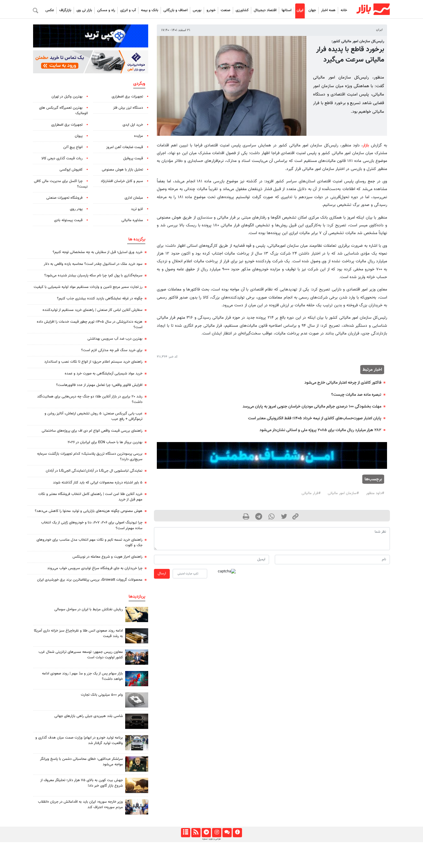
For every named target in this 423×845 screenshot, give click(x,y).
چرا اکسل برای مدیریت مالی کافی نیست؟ (61, 184)
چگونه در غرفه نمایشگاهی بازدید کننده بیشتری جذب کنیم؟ (99, 298)
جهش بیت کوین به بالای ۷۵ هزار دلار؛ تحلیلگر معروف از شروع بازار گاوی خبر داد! (81, 783)
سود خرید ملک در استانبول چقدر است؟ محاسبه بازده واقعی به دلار (93, 264)
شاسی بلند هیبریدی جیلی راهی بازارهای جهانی (88, 716)
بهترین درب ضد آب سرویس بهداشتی (114, 339)
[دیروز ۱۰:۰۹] (136, 657)
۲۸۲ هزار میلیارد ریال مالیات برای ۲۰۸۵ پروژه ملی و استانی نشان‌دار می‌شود (320, 430)
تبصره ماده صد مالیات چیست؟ (356, 394)
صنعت (225, 10)
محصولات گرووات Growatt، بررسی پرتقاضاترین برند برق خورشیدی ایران (89, 580)
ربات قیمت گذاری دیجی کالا (62, 158)
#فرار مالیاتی (311, 493)
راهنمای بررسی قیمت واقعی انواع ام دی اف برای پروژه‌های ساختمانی (92, 431)
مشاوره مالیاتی (132, 220)
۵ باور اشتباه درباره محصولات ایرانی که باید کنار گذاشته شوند (97, 482)
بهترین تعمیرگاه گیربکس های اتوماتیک (63, 110)
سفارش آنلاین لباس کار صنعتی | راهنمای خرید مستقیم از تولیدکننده (92, 310)
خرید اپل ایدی (133, 125)
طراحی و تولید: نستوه (211, 839)
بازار (366, 145)
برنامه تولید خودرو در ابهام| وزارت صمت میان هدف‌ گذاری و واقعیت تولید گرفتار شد (79, 740)
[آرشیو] (185, 833)
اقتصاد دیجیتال (265, 10)
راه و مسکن (106, 10)
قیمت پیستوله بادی (68, 220)
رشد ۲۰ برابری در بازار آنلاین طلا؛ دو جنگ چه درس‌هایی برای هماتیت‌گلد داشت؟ (89, 399)
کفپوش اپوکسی (71, 170)
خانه (344, 10)
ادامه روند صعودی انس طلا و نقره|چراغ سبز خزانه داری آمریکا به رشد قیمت (78, 633)
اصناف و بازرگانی (175, 10)
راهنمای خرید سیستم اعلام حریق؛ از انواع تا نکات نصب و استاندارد (93, 362)
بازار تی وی (84, 10)
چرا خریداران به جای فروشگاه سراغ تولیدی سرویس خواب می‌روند (94, 568)
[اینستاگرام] (216, 833)
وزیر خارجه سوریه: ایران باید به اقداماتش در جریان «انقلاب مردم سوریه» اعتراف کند (80, 804)
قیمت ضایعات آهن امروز (124, 147)
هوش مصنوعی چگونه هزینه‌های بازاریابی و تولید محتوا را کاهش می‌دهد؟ (88, 511)
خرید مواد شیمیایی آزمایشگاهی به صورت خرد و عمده (103, 373)
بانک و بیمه (149, 10)
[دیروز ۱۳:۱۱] (136, 764)
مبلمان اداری (134, 198)
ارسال (162, 573)
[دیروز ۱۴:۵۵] (136, 807)
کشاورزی (242, 10)
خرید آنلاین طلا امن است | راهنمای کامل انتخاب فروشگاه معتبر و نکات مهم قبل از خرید (90, 496)
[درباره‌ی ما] (237, 833)
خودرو (211, 10)
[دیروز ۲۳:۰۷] (136, 678)
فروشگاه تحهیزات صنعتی (64, 198)
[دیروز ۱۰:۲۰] (136, 614)
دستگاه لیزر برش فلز (128, 108)
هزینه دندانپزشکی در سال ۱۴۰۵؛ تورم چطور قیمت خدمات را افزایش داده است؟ (89, 324)
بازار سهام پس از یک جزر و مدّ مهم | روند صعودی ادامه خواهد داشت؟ (82, 676)
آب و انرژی (128, 10)
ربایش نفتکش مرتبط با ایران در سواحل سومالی (88, 609)
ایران (300, 10)
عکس (49, 10)
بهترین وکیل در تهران (67, 97)
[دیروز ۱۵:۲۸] (136, 635)
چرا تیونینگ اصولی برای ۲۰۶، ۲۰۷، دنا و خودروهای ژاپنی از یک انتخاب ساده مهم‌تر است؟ (91, 525)
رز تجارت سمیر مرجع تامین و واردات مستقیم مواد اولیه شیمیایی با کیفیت (88, 287)
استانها (286, 10)
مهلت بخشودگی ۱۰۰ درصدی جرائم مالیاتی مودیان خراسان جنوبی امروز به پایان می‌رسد (312, 406)
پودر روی (76, 209)
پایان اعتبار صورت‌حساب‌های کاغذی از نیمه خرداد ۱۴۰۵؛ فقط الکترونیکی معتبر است (314, 418)
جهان (312, 10)
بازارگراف (65, 10)
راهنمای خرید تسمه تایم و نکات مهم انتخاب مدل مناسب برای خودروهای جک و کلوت (89, 542)
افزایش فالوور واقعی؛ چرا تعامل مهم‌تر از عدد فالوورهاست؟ (99, 385)
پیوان (79, 136)
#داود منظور (375, 493)
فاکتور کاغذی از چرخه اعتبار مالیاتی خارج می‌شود (342, 382)
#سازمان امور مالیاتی (343, 493)
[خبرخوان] (195, 833)
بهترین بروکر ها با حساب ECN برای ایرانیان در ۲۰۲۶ (105, 442)
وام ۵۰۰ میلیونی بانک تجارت (102, 695)
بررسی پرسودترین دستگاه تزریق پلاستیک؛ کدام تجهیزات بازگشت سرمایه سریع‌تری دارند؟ (89, 456)
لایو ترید (137, 209)
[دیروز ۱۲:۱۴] (136, 700)
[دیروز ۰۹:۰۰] (136, 742)
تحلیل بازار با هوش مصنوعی (122, 170)
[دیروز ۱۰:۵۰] (136, 785)
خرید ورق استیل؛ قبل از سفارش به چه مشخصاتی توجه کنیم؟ (97, 252)
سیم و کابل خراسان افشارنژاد (122, 181)
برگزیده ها (136, 239)
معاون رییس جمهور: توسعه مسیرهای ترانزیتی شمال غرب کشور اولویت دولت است (81, 654)
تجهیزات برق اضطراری (127, 97)
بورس (197, 10)
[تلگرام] (206, 833)
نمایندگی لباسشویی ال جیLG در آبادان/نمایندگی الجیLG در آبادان (94, 471)
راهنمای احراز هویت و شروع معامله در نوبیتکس (107, 557)
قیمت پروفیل (133, 158)
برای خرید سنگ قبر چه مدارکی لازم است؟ (111, 350)
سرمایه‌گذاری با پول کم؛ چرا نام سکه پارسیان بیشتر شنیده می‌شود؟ (93, 275)
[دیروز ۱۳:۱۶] (136, 721)
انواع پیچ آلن (73, 147)
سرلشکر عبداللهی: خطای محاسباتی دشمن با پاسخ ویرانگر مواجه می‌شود (81, 761)
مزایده (138, 136)
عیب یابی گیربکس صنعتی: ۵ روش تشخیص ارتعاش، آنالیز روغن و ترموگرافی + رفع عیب (93, 416)
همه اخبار (328, 10)
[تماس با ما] (226, 833)
